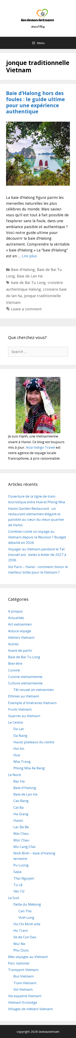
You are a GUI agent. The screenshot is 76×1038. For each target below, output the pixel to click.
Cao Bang (21, 800)
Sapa (17, 871)
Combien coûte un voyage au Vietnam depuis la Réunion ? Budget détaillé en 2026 (37, 537)
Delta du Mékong (27, 904)
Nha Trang (22, 761)
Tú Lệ (17, 884)
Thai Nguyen (23, 878)
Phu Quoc (21, 950)
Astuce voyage (19, 631)
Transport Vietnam (23, 969)
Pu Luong (21, 865)
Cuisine (14, 670)
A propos (15, 611)
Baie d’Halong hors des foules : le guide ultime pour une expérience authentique (35, 102)
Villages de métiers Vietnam (30, 1009)
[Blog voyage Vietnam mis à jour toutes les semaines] (38, 17)
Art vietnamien (20, 624)
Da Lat (18, 728)
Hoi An (18, 748)
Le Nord (14, 774)
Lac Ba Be (21, 827)
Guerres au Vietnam (24, 715)
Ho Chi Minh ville (26, 924)
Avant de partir (20, 650)
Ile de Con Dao (24, 937)
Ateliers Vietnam (21, 637)
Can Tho (25, 911)
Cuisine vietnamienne (25, 676)
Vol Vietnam (23, 989)
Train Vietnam (24, 983)
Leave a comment (26, 308)
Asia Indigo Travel (40, 447)
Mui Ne (19, 943)
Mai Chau (21, 833)
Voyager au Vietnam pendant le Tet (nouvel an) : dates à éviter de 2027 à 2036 (37, 554)
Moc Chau (21, 840)
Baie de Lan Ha (30, 276)
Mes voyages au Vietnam (28, 956)
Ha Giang (20, 814)
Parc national (18, 963)
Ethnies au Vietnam (23, 696)
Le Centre (15, 722)
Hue (16, 755)
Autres (13, 644)
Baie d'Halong (23, 269)
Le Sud (13, 897)
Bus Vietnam (23, 976)
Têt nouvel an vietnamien (33, 689)
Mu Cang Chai (24, 846)
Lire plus (29, 255)
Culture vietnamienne (25, 683)
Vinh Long (26, 917)
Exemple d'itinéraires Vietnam (32, 702)
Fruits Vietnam (20, 709)
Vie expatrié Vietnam (24, 996)
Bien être (15, 663)
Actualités (16, 617)
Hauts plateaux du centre (33, 742)
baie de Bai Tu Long (28, 282)
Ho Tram (20, 930)
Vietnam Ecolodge (22, 1002)
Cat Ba (18, 807)
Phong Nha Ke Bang (29, 768)
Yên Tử (18, 891)
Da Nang (20, 735)
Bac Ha (19, 781)
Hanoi (18, 820)
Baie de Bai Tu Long (24, 657)
